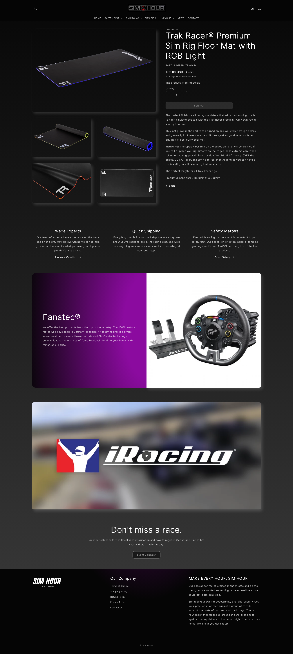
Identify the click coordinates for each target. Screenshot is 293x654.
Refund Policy (117, 596)
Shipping (170, 76)
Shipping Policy (118, 591)
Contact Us (116, 607)
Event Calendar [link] (146, 554)
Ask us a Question (66, 257)
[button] (35, 8)
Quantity (170, 88)
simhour (150, 645)
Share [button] (172, 186)
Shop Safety (222, 257)
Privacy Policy (118, 602)
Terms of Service (119, 586)
